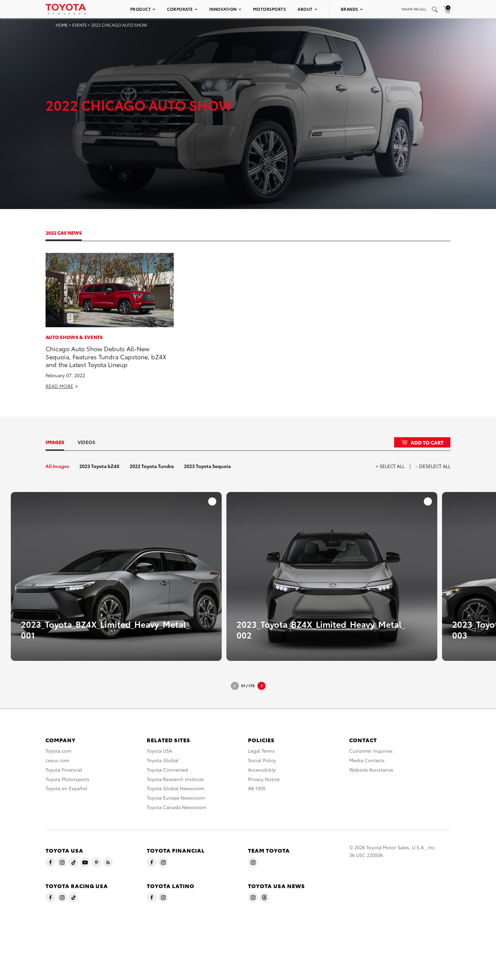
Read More (59, 386)
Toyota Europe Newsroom (176, 797)
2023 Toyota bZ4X (99, 466)
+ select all (390, 466)
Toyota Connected (167, 769)
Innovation (223, 9)
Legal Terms (261, 750)
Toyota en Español (66, 788)
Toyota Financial (64, 769)
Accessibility (262, 769)
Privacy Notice (264, 779)
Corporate (180, 9)
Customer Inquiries (371, 750)
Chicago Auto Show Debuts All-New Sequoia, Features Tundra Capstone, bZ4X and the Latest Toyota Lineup (106, 356)
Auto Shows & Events (74, 337)
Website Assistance (371, 769)
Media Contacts (367, 760)
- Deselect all (433, 466)
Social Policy (262, 760)
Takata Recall (414, 8)
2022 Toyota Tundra (152, 466)
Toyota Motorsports (67, 779)
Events (79, 25)
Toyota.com (59, 750)
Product (140, 9)
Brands (349, 9)
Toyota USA (159, 750)
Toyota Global (162, 760)
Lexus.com (58, 760)
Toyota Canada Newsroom (176, 807)
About (305, 9)
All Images (57, 466)
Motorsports (269, 9)
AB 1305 (257, 788)
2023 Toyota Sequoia (207, 466)
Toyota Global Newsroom (175, 788)
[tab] (70, 232)
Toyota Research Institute (175, 779)
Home (62, 25)
